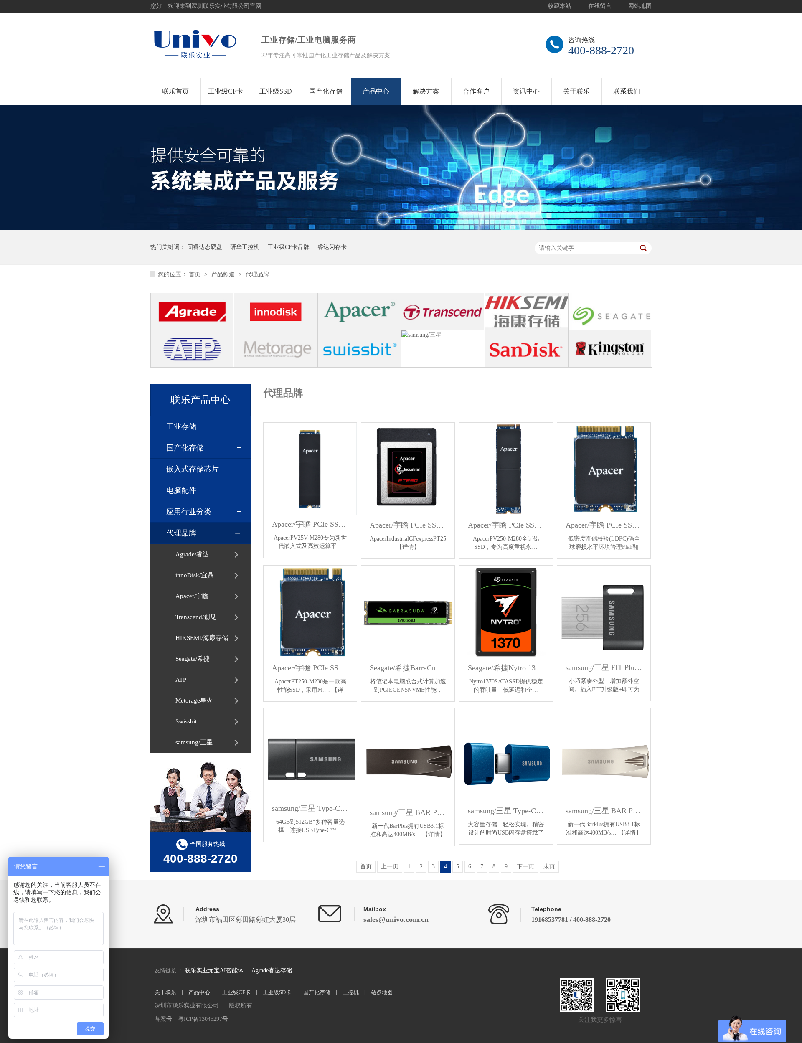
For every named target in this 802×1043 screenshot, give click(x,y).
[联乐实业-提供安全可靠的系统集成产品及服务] (401, 228)
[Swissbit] (359, 348)
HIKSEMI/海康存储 (201, 637)
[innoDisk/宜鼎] (275, 311)
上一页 (389, 866)
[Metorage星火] (275, 348)
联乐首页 (175, 91)
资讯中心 (526, 91)
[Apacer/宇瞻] (359, 311)
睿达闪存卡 (332, 247)
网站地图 (640, 6)
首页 (195, 274)
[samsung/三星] (443, 348)
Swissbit (186, 721)
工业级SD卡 (277, 992)
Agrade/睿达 (192, 554)
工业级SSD (275, 91)
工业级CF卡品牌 (288, 247)
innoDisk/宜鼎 (194, 575)
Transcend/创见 (195, 617)
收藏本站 (559, 6)
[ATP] (192, 348)
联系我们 (626, 91)
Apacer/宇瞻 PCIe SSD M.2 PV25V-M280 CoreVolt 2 (310, 524)
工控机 (351, 992)
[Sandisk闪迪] (526, 348)
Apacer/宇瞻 (191, 596)
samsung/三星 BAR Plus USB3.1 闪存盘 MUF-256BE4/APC (408, 812)
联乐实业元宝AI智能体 (215, 970)
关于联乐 (576, 91)
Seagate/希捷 (192, 658)
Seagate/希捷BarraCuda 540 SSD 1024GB (408, 668)
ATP (180, 679)
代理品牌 (257, 274)
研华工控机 (244, 247)
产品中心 (376, 91)
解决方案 (426, 91)
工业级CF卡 (225, 91)
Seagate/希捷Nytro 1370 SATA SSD (506, 668)
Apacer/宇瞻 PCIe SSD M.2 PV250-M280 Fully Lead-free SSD (506, 525)
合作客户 (476, 91)
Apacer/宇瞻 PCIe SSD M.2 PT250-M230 (310, 668)
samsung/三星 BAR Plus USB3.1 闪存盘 (604, 811)
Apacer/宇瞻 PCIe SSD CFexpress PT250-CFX (408, 525)
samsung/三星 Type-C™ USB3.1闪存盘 (506, 811)
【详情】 (408, 547)
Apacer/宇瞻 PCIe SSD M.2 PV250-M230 (604, 525)
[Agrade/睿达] (192, 311)
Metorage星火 (194, 700)
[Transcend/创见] (443, 311)
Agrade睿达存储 (271, 970)
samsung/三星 (194, 742)
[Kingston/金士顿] (610, 348)
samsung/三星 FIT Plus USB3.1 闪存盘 (604, 667)
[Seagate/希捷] (610, 311)
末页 (549, 866)
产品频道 (223, 274)
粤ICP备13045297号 (203, 1019)
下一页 (525, 866)
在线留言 (600, 6)
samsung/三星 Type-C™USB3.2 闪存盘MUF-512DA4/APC (310, 808)
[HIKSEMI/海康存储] (526, 311)
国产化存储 (326, 91)
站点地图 (382, 992)
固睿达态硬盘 (204, 247)
